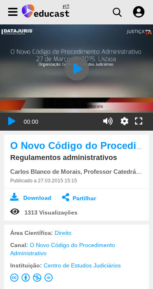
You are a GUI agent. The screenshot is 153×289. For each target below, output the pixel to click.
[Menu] (13, 12)
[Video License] (33, 279)
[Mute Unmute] (108, 121)
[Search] (117, 12)
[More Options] (124, 121)
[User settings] (139, 12)
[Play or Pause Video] (12, 121)
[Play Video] (76, 68)
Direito (63, 233)
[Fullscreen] (139, 122)
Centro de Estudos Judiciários (82, 265)
